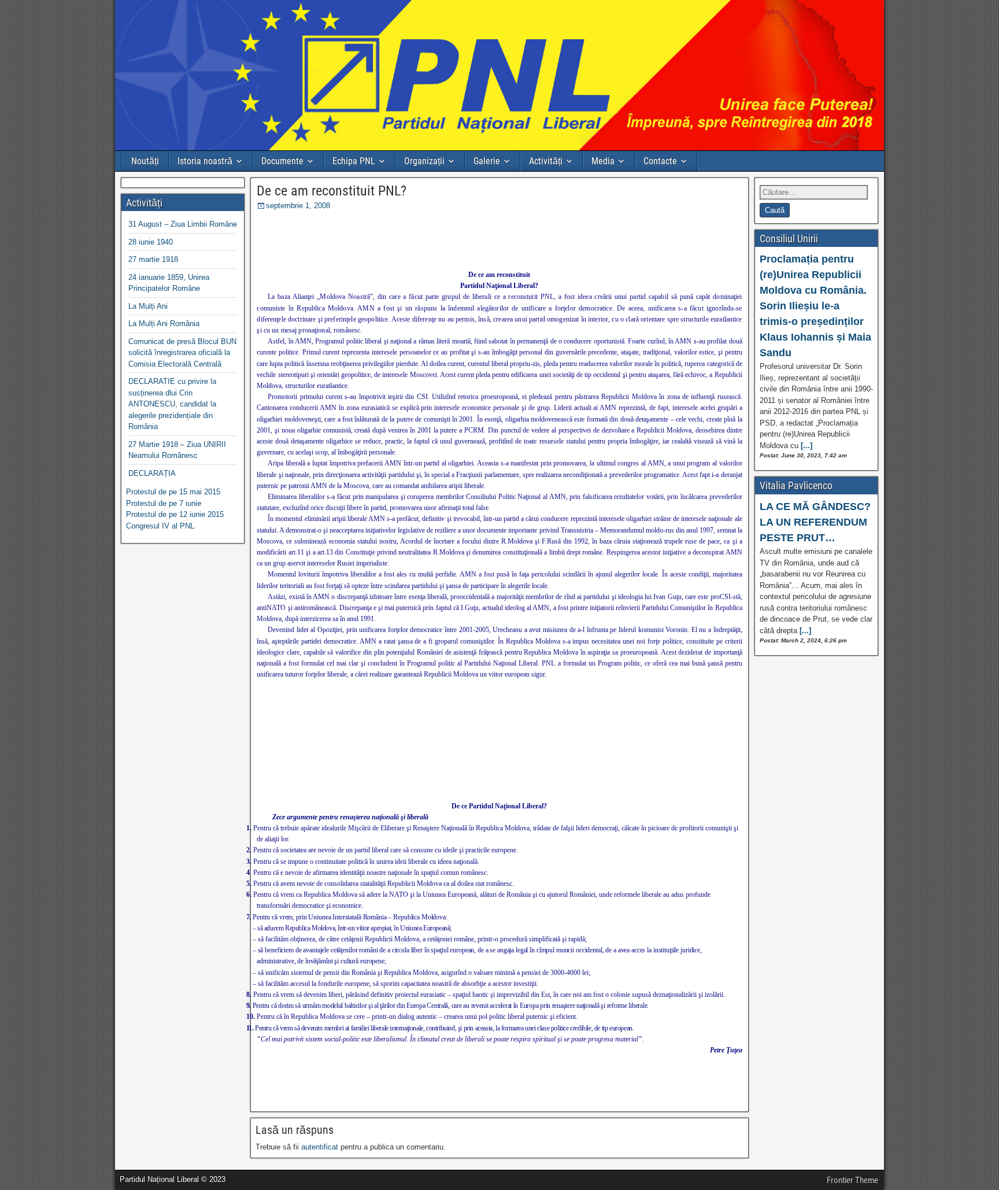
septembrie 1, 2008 (298, 205)
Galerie (486, 161)
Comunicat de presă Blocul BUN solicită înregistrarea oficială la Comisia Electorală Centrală (182, 352)
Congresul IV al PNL (160, 526)
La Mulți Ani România (163, 323)
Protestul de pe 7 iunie (163, 503)
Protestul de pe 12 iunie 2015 (175, 514)
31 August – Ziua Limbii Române (182, 224)
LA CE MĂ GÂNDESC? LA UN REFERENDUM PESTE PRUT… (815, 522)
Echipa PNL (353, 161)
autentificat (319, 1147)
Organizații (424, 161)
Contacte (660, 161)
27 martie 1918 (153, 259)
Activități (546, 161)
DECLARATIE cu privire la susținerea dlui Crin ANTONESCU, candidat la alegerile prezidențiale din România (172, 404)
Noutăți (145, 161)
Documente (282, 161)
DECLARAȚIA (152, 473)
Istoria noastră (204, 161)
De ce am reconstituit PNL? (331, 191)
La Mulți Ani (148, 306)
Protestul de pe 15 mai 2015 (173, 491)
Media (603, 161)
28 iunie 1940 (150, 242)
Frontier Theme (852, 1180)
